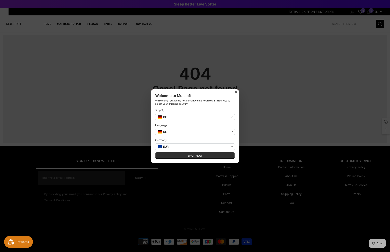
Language (161, 125)
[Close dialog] (236, 92)
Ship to (160, 110)
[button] (195, 117)
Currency (161, 140)
